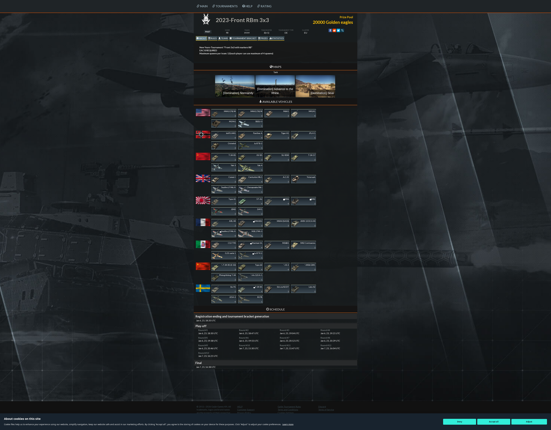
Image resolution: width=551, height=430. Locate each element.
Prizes (264, 38)
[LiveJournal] (342, 30)
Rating (265, 6)
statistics (277, 38)
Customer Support (246, 409)
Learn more (287, 424)
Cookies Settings (286, 412)
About (202, 38)
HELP (249, 6)
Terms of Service (326, 409)
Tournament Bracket (244, 38)
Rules (213, 38)
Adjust (529, 421)
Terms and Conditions (288, 409)
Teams (224, 38)
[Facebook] (330, 30)
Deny (459, 421)
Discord (322, 406)
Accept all (493, 421)
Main (203, 6)
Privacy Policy (244, 412)
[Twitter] (338, 30)
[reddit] (334, 30)
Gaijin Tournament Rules (289, 406)
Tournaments (226, 6)
